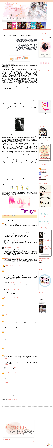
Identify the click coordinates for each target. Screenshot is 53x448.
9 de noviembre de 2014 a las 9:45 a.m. (14, 331)
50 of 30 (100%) (47, 169)
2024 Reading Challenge (43, 176)
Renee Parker (45, 250)
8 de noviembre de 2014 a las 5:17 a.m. (16, 240)
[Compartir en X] (13, 215)
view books (50, 170)
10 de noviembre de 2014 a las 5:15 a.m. (13, 347)
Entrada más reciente (6, 397)
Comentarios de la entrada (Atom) (12, 399)
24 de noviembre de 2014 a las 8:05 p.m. (14, 378)
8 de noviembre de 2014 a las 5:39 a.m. (14, 258)
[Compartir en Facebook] (14, 215)
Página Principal (20, 397)
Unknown (6, 265)
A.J (41, 172)
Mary (5, 304)
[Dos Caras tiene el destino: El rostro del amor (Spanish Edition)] (41, 245)
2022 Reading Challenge (45, 166)
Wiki (5, 223)
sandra (5, 347)
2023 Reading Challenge (43, 171)
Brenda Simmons (9, 216)
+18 (6, 216)
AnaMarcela (6, 258)
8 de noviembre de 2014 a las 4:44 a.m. (12, 223)
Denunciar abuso (6, 439)
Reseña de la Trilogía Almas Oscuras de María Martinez (46, 194)
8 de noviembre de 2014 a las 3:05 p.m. (13, 297)
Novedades (14, 216)
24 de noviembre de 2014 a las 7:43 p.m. (14, 372)
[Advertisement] (9, 413)
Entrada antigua (33, 397)
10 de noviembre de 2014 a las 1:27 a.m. (14, 339)
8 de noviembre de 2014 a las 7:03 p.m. (12, 314)
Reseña (17, 216)
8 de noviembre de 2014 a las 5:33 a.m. (13, 247)
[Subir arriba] (50, 444)
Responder (6, 237)
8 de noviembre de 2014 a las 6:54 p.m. (12, 304)
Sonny (5, 247)
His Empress (45, 232)
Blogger (34, 441)
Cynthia (5, 297)
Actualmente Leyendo (45, 230)
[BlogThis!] (12, 215)
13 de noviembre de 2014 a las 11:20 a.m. (14, 361)
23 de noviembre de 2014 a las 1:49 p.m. (14, 367)
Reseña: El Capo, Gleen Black (46, 201)
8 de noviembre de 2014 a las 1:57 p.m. (15, 282)
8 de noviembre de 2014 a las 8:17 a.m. (14, 265)
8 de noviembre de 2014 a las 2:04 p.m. (14, 289)
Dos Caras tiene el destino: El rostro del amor (47, 240)
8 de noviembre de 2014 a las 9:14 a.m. (14, 270)
